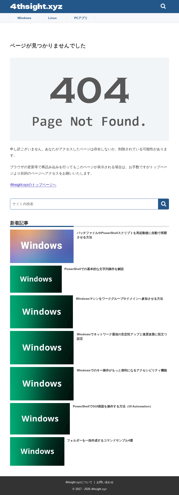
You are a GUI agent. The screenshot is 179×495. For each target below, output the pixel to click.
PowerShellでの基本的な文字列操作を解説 (94, 269)
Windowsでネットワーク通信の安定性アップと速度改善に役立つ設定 (122, 336)
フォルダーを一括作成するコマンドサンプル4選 (100, 440)
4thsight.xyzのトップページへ (33, 185)
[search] (163, 204)
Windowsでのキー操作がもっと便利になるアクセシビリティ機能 (122, 370)
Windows (24, 17)
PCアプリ (81, 17)
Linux (52, 17)
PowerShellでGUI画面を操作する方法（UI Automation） (113, 406)
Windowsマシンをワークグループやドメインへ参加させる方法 (119, 298)
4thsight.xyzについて (78, 482)
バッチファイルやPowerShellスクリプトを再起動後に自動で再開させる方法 (122, 235)
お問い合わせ (105, 482)
